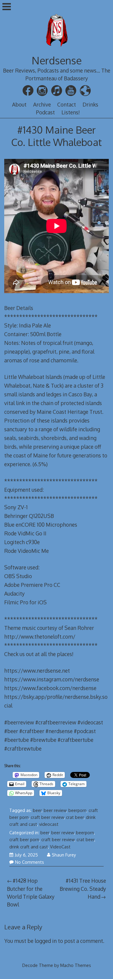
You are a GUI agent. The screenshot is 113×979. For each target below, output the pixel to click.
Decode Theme (37, 965)
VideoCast (60, 846)
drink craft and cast (28, 846)
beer (37, 810)
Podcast (45, 112)
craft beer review (47, 817)
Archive (42, 104)
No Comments (29, 862)
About (19, 104)
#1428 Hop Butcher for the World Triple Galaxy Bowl (31, 892)
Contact (66, 104)
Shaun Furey (64, 854)
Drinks (90, 104)
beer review (55, 810)
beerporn (77, 810)
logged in (46, 940)
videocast (48, 824)
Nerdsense (57, 60)
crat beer (75, 817)
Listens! (70, 112)
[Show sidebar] (6, 7)
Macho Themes (75, 965)
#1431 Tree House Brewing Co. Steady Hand (83, 888)
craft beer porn (24, 839)
